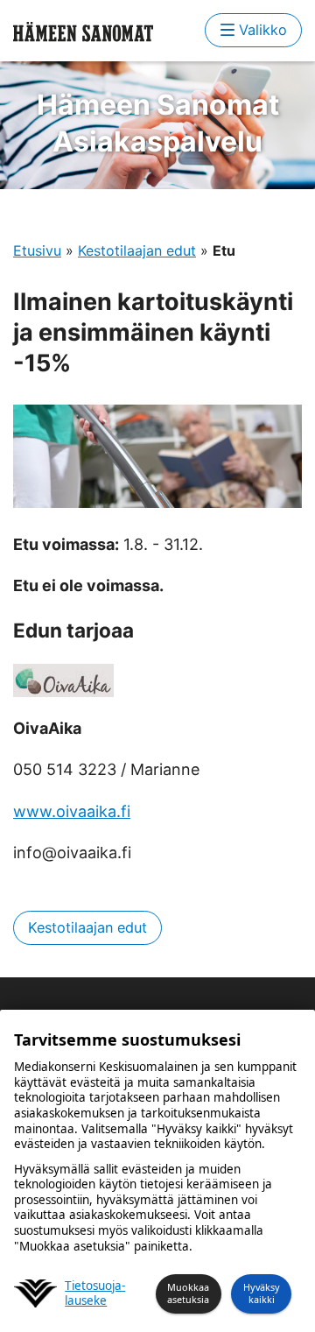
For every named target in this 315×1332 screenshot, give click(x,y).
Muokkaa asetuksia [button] (188, 1293)
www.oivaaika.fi (71, 811)
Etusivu (37, 250)
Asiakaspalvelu (158, 123)
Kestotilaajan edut (137, 250)
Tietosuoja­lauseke (95, 1294)
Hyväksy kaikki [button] (261, 1293)
